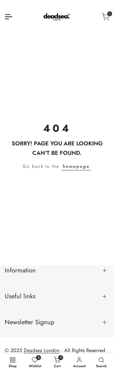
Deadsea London (42, 350)
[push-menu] (8, 16)
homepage (76, 166)
